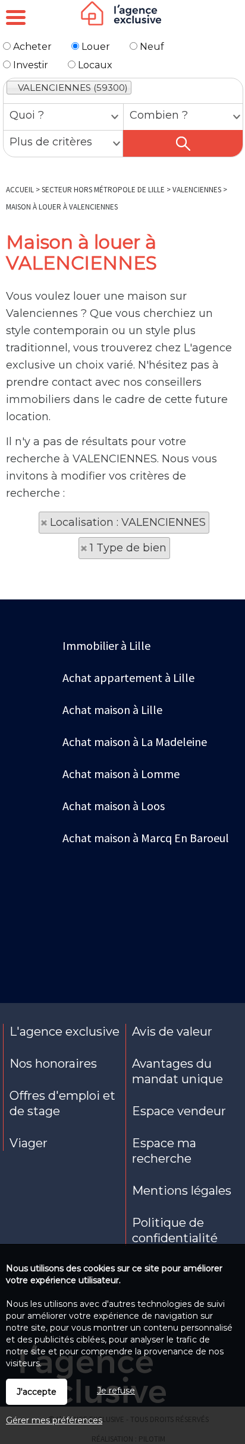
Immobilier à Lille (106, 645)
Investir (29, 65)
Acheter (31, 46)
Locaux (94, 65)
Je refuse (116, 1390)
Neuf (150, 46)
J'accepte (36, 1391)
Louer (94, 46)
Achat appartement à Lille (128, 677)
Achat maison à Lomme (121, 773)
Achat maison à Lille (112, 709)
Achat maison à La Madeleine (134, 741)
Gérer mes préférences (54, 1420)
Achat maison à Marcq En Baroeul (145, 837)
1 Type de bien (128, 547)
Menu (16, 17)
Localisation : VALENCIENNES (128, 522)
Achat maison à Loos (113, 805)
